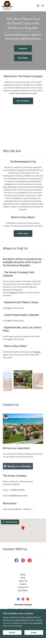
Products (23, 48)
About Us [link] (23, 581)
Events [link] (23, 584)
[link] (7, 5)
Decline (12, 632)
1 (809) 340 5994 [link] (17, 490)
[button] (42, 5)
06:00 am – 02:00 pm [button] (22, 509)
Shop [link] (23, 578)
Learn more (23, 233)
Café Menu (23, 58)
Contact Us (14, 293)
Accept (34, 632)
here (9, 308)
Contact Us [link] (23, 587)
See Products (23, 101)
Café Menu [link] (23, 590)
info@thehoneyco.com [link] (17, 496)
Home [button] (23, 575)
